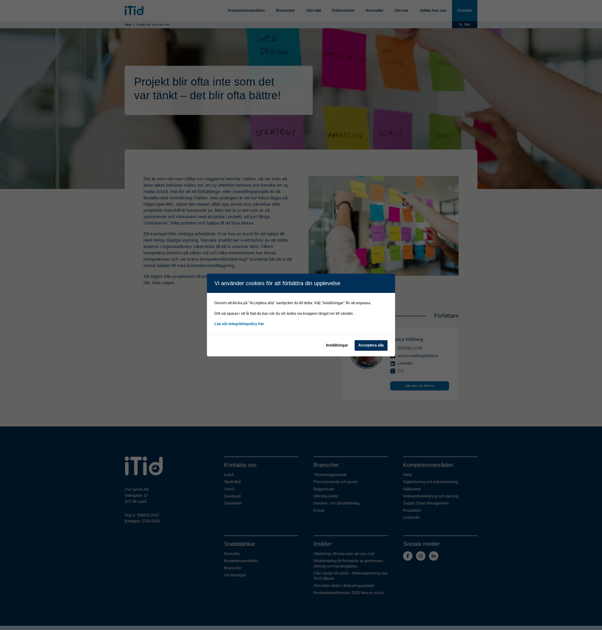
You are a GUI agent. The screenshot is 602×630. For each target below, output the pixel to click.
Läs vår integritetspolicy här (239, 324)
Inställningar (337, 345)
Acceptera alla (371, 345)
